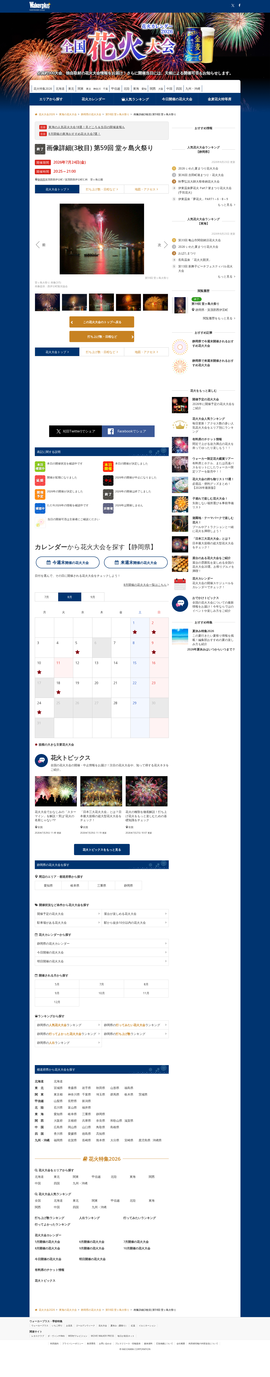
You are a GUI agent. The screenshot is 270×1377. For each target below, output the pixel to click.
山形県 (114, 1088)
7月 (101, 984)
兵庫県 (86, 1120)
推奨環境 (91, 1343)
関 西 (39, 1120)
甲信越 (115, 89)
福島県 (128, 1088)
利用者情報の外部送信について (203, 1343)
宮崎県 (128, 1140)
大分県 (114, 1140)
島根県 (114, 1127)
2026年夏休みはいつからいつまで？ (211, 649)
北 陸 (39, 1107)
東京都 (58, 1094)
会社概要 (181, 1343)
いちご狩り (57, 1325)
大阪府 (58, 1120)
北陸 (127, 89)
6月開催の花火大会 (91, 1242)
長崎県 (86, 1140)
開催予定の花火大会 (50, 914)
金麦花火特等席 (219, 99)
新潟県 (86, 1101)
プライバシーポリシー (72, 1343)
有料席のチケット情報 (49, 1270)
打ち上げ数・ (100, 189)
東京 (88, 89)
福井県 (86, 1107)
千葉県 (86, 1094)
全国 (38, 1200)
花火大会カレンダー (48, 1235)
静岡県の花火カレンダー (53, 943)
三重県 (101, 885)
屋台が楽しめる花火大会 (120, 914)
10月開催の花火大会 (136, 1248)
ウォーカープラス (39, 1325)
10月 (102, 993)
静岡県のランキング (59, 1025)
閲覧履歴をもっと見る (218, 318)
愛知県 (48, 885)
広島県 (58, 1127)
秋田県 (100, 1088)
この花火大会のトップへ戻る (102, 322)
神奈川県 (74, 1094)
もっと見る (225, 204)
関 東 (39, 1094)
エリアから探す (51, 99)
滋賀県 (128, 1120)
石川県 (58, 1107)
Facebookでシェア (131, 431)
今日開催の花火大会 (177, 99)
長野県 (72, 1101)
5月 (57, 984)
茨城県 (143, 1094)
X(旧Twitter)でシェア (79, 431)
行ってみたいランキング (139, 1218)
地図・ (145, 189)
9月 (57, 993)
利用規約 (54, 1343)
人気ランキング (137, 99)
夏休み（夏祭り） (119, 1325)
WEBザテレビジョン (77, 1335)
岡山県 (72, 1127)
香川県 (58, 1134)
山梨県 (58, 1101)
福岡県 (58, 1140)
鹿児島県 (144, 1140)
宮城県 (58, 1088)
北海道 (60, 89)
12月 (57, 1002)
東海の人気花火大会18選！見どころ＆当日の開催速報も (87, 127)
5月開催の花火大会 (47, 1242)
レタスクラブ (37, 1335)
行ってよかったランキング (52, 1224)
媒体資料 (148, 1343)
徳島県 (86, 1134)
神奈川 (97, 89)
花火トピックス (45, 1280)
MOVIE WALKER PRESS (102, 1335)
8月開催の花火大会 (47, 1248)
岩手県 (86, 1088)
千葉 (105, 89)
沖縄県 (157, 1140)
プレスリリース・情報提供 (127, 1343)
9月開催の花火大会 (91, 1248)
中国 (169, 89)
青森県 (72, 1088)
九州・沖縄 (192, 89)
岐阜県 (74, 885)
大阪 (160, 89)
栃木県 (128, 1094)
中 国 (39, 1127)
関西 (153, 89)
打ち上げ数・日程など (102, 336)
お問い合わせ (105, 1343)
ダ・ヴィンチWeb (56, 1335)
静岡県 (41, 179)
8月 (146, 984)
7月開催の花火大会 (136, 1242)
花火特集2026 (43, 89)
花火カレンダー (93, 99)
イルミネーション (147, 1325)
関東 (81, 89)
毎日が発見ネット (125, 1335)
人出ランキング (89, 1218)
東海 (136, 89)
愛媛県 (72, 1134)
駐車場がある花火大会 (52, 923)
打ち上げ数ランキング (49, 1218)
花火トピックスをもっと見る (102, 850)
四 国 (39, 1134)
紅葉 (133, 1325)
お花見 (69, 1325)
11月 (146, 993)
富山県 (72, 1107)
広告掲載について (164, 1343)
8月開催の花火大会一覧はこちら (145, 585)
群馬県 (114, 1094)
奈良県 (100, 1120)
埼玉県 (100, 1094)
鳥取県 (100, 1127)
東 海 (39, 1114)
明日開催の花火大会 (50, 961)
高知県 (100, 1134)
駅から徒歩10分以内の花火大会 (125, 923)
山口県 (86, 1127)
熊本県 (100, 1140)
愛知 (144, 89)
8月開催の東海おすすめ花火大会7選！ (75, 134)
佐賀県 (72, 1140)
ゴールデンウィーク (85, 1325)
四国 (179, 89)
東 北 (39, 1088)
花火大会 (56, 189)
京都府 (72, 1120)
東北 (71, 89)
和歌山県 (116, 1120)
